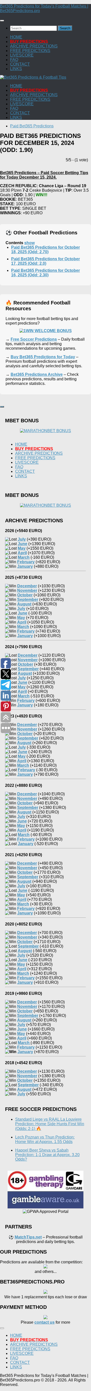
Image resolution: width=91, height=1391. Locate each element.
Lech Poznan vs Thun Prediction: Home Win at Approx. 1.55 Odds (45, 1139)
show (29, 243)
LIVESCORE (22, 55)
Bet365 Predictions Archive (37, 374)
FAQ (14, 60)
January (25, 1052)
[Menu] (2, 20)
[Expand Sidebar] (2, 406)
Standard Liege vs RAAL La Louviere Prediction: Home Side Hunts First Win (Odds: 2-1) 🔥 (49, 1124)
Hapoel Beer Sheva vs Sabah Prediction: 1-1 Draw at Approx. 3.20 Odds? (47, 1154)
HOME (16, 37)
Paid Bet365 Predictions (32, 126)
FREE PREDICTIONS (30, 50)
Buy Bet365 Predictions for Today (43, 357)
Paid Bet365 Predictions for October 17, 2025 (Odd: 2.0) (45, 261)
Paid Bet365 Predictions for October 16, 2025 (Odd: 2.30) (45, 272)
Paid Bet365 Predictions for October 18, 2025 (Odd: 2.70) (45, 249)
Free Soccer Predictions (34, 339)
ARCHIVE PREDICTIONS (34, 46)
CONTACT (20, 64)
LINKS (16, 69)
